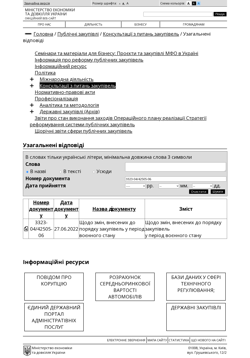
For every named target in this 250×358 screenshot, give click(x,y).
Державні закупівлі (196, 307)
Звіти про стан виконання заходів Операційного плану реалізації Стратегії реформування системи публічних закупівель (118, 121)
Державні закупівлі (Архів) (69, 111)
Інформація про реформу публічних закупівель (89, 59)
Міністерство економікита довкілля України (50, 13)
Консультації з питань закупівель (141, 33)
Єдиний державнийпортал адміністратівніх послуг (54, 317)
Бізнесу (140, 24)
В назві (38, 171)
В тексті (72, 171)
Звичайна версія (37, 3)
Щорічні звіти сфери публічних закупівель (83, 131)
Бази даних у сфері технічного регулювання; (196, 283)
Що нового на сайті (208, 340)
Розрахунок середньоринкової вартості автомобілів (125, 287)
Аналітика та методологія (69, 105)
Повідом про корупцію (54, 280)
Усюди (104, 171)
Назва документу (114, 209)
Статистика (179, 340)
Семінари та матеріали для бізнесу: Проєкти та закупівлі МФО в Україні (116, 53)
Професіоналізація (56, 98)
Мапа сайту (157, 340)
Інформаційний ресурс (61, 66)
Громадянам (193, 24)
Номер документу (41, 209)
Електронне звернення (126, 340)
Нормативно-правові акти (65, 92)
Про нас (44, 24)
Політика (45, 72)
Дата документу (66, 209)
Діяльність (93, 24)
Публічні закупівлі (78, 33)
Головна (43, 33)
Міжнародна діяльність (67, 79)
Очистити (198, 192)
